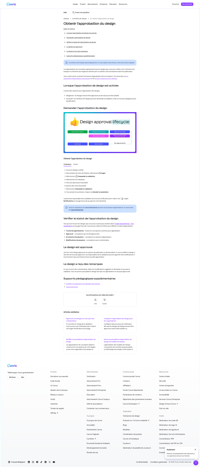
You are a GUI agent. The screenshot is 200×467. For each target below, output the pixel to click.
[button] (75, 4)
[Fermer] (195, 449)
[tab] (67, 164)
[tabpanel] (100, 180)
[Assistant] (195, 462)
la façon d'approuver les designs (106, 78)
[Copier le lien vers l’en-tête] (62, 85)
